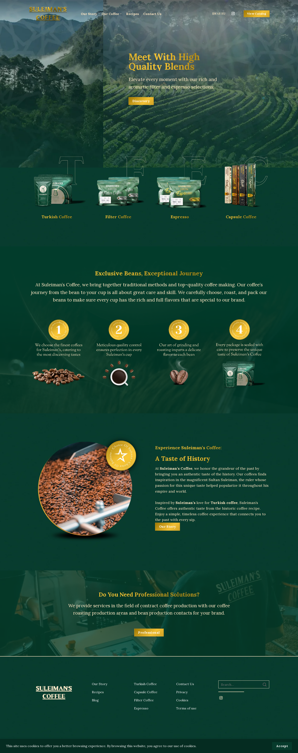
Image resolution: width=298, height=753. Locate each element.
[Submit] (265, 684)
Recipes (132, 14)
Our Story (89, 14)
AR (219, 13)
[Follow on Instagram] (233, 14)
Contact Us (152, 14)
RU (223, 13)
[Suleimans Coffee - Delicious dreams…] (51, 14)
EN (214, 13)
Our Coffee (110, 14)
